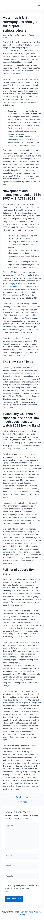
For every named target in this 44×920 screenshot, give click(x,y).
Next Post (22, 802)
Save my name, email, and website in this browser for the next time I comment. (22, 888)
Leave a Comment (10, 35)
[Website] (22, 876)
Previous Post (22, 797)
